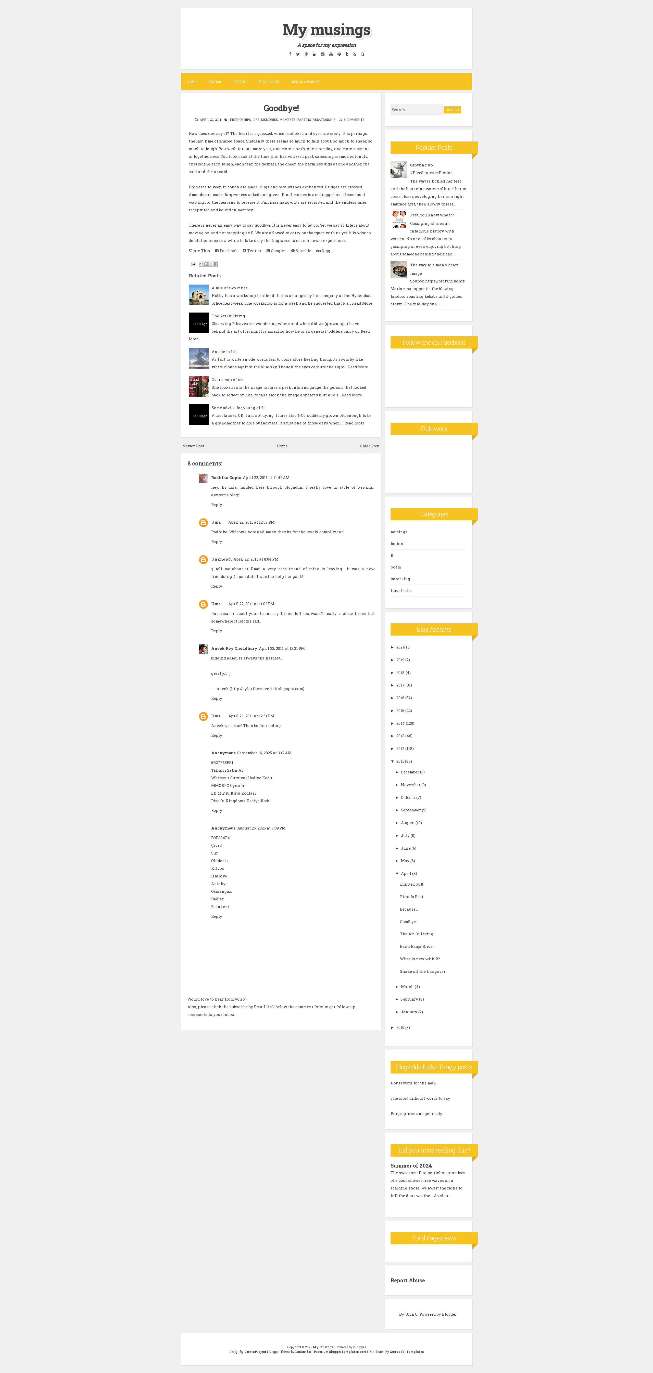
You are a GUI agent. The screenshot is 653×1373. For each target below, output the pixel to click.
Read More (362, 303)
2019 (400, 659)
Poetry (239, 82)
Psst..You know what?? (432, 214)
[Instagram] (322, 53)
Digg (325, 250)
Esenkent (220, 906)
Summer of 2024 (411, 1165)
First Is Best (411, 896)
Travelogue (268, 82)
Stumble (303, 250)
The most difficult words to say (420, 1098)
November (410, 784)
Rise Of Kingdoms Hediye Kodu (241, 800)
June (406, 848)
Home (191, 82)
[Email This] (201, 264)
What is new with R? (420, 958)
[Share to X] (211, 264)
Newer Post (193, 445)
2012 (400, 748)
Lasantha (303, 1352)
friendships (240, 120)
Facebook (228, 250)
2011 (400, 761)
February (409, 999)
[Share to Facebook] (215, 264)
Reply (216, 504)
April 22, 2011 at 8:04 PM (256, 559)
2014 (400, 723)
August (408, 822)
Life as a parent (305, 82)
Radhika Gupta (226, 477)
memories (269, 120)
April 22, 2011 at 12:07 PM (251, 522)
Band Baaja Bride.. (417, 946)
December (410, 771)
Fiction (215, 82)
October (408, 797)
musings (399, 531)
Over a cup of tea (228, 379)
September (411, 809)
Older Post (370, 445)
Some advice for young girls (239, 407)
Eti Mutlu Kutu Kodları (233, 793)
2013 (400, 735)
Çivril (216, 845)
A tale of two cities (230, 287)
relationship (323, 120)
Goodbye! (281, 107)
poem (396, 566)
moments (288, 120)
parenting (400, 578)
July (405, 835)
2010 (400, 1027)
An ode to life (224, 351)
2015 (400, 710)
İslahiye (219, 875)
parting (304, 120)
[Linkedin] (314, 53)
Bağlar (217, 898)
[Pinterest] (339, 53)
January (409, 1011)
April (406, 873)
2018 (400, 672)
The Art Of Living (228, 315)
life (256, 120)
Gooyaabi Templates (407, 1352)
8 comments (354, 120)
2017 (400, 685)
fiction (397, 543)
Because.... (409, 909)
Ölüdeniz (220, 860)
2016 (400, 697)
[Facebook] (290, 53)
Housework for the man (413, 1082)
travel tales (401, 590)
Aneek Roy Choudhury (234, 648)
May (405, 860)
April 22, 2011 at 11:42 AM (266, 477)
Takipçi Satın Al (227, 770)
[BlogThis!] (206, 264)
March (407, 986)
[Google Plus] (306, 53)
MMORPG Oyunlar (228, 785)
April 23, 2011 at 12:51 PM (251, 715)
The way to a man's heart (434, 264)
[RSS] (354, 53)
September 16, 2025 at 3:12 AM (264, 752)
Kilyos (217, 868)
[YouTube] (330, 53)
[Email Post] (192, 263)
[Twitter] (298, 53)
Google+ (278, 250)
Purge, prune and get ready (416, 1113)
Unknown (221, 559)
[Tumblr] (347, 53)
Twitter (253, 250)
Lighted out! (411, 884)
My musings (326, 29)
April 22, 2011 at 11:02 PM (251, 603)
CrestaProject (255, 1352)
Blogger (449, 1314)
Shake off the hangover (422, 971)
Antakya (219, 883)
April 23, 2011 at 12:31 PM (282, 648)
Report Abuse (408, 1280)
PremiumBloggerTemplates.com (340, 1352)
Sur (214, 853)
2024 (400, 647)
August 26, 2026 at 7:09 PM (261, 828)
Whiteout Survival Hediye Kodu (241, 777)
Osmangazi (222, 891)
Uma (216, 522)
